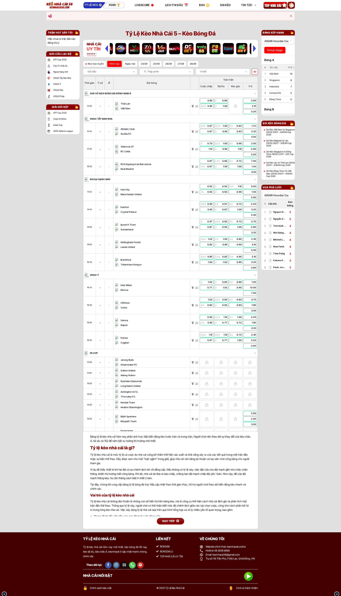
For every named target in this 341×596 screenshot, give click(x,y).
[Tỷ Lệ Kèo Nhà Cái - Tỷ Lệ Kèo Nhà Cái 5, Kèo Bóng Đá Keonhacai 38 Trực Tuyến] (59, 5)
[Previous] (106, 48)
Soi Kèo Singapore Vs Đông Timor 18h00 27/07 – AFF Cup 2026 (280, 154)
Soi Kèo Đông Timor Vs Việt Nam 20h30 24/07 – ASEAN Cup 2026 (279, 173)
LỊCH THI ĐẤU (174, 5)
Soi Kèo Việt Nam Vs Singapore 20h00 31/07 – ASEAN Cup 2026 (280, 132)
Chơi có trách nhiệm (247, 587)
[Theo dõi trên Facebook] (108, 565)
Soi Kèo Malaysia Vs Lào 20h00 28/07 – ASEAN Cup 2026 (279, 143)
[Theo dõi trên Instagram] (116, 565)
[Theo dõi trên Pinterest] (140, 565)
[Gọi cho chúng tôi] (132, 565)
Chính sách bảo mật (100, 587)
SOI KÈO (225, 5)
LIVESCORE (142, 5)
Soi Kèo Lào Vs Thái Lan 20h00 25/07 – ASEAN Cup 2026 (280, 163)
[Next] (254, 48)
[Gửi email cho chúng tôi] (124, 565)
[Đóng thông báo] (291, 16)
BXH (202, 5)
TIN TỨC (246, 5)
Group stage (275, 50)
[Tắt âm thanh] (255, 72)
